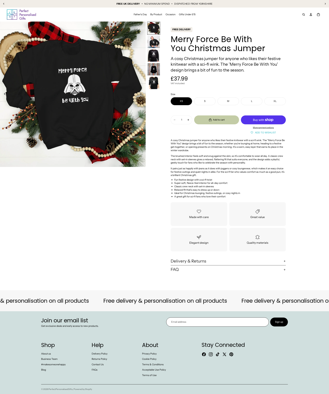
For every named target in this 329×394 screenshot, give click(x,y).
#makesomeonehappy (53, 364)
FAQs (95, 369)
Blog (43, 369)
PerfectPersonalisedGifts (60, 389)
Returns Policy (99, 358)
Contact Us (98, 364)
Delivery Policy (99, 353)
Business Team (49, 358)
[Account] (311, 14)
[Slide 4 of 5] (154, 69)
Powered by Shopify (83, 389)
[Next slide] (325, 4)
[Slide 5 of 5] (154, 83)
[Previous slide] (4, 4)
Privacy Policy (149, 353)
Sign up (279, 321)
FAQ (175, 269)
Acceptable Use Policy (154, 369)
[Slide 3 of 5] (154, 55)
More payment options (263, 127)
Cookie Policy (149, 358)
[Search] (303, 14)
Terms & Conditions (153, 364)
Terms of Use (149, 375)
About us (46, 353)
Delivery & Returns (188, 261)
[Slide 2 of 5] (154, 42)
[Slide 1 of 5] (154, 28)
